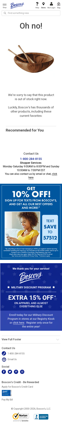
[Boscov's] (17, 5)
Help (37, 8)
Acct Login (51, 8)
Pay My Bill (7, 399)
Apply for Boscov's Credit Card (17, 386)
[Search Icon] (5, 13)
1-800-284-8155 (31, 159)
